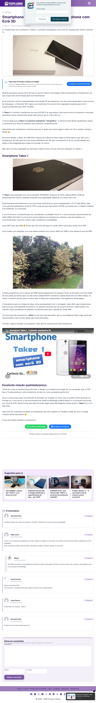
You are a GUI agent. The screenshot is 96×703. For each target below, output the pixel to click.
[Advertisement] (48, 453)
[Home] (3, 12)
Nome (7, 670)
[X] (39, 694)
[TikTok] (65, 694)
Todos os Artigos (23, 689)
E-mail (29, 670)
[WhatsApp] (57, 694)
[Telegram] (46, 694)
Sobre (49, 689)
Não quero (42, 19)
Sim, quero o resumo (60, 19)
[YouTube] (42, 694)
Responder (89, 516)
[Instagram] (35, 694)
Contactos (56, 689)
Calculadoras (74, 689)
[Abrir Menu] (89, 3)
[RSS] (54, 694)
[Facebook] (31, 694)
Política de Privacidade (38, 689)
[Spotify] (61, 694)
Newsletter (65, 689)
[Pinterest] (50, 694)
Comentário (8, 644)
